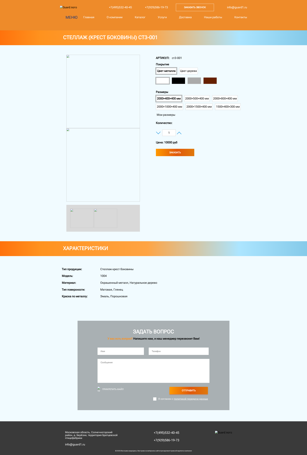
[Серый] (194, 80)
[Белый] (162, 80)
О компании (114, 17)
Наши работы (213, 17)
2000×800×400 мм (225, 98)
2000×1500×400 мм (199, 106)
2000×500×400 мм (197, 98)
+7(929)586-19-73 (156, 7)
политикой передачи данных (191, 398)
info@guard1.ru (237, 7)
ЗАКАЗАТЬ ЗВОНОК (195, 7)
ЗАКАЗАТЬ (175, 152)
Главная (88, 17)
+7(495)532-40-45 (120, 7)
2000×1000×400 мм (169, 106)
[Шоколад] (210, 80)
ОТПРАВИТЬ (189, 390)
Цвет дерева (188, 70)
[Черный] (178, 80)
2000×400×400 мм (169, 98)
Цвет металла (166, 70)
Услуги (162, 17)
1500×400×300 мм (228, 106)
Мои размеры (166, 114)
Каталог (140, 17)
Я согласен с (183, 398)
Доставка (185, 17)
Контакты (240, 17)
